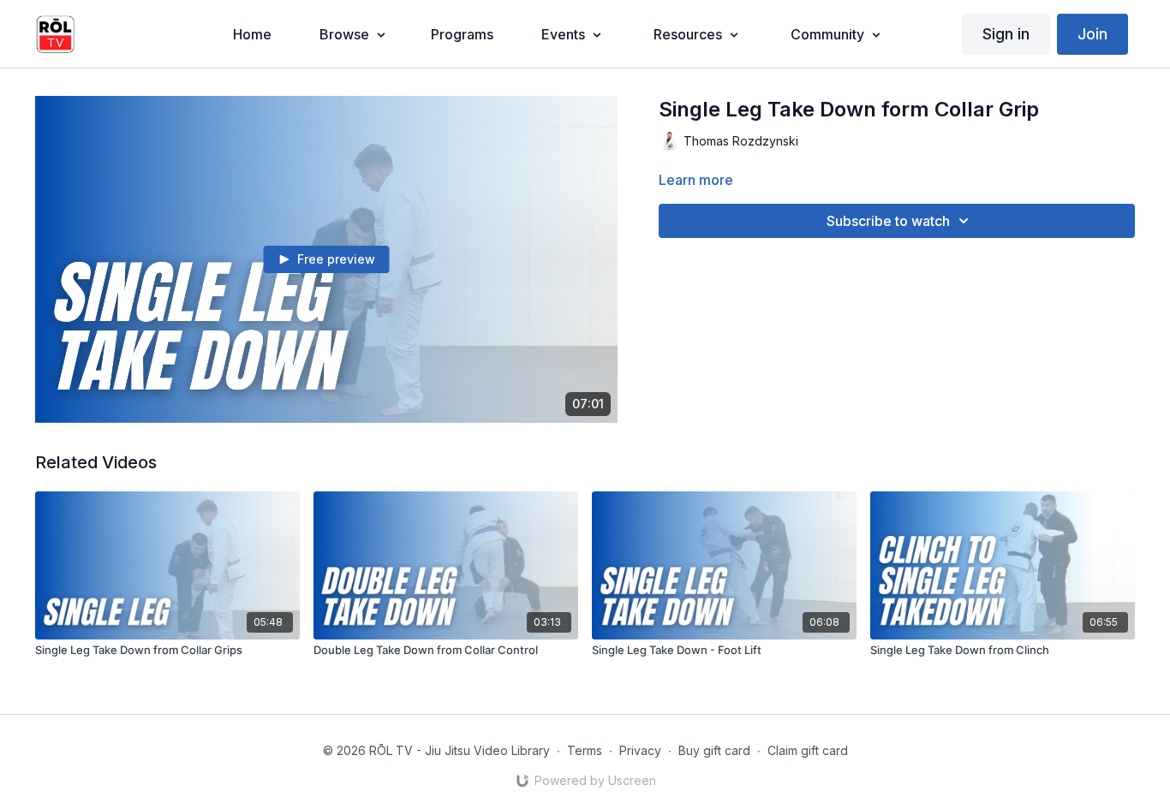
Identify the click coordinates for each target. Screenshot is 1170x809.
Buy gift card (714, 750)
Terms (584, 750)
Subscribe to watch (888, 220)
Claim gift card (807, 750)
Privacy (640, 750)
